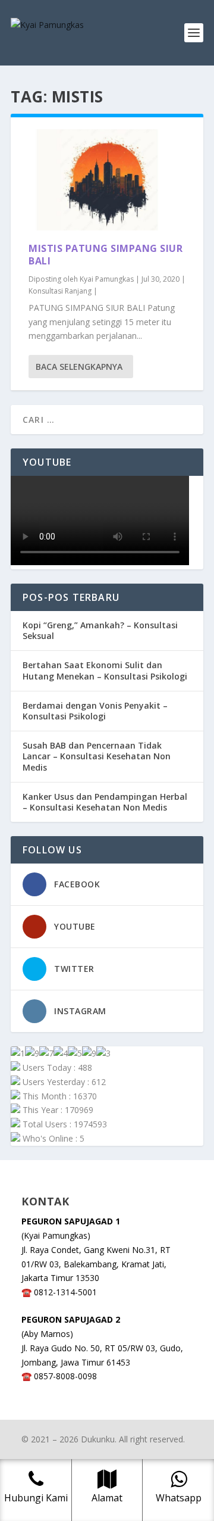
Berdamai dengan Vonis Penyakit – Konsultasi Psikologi (95, 711)
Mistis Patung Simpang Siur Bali (105, 254)
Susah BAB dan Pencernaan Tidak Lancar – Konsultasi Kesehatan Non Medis (97, 756)
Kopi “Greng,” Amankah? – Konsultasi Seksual (100, 630)
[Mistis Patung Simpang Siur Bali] (107, 179)
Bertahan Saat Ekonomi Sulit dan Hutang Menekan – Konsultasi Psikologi (105, 670)
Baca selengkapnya (79, 366)
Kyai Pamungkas (107, 279)
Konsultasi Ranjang (60, 291)
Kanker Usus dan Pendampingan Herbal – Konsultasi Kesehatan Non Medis (105, 802)
